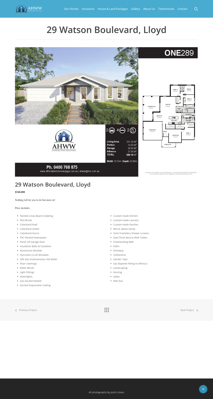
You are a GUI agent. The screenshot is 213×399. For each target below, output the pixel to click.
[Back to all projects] (106, 309)
